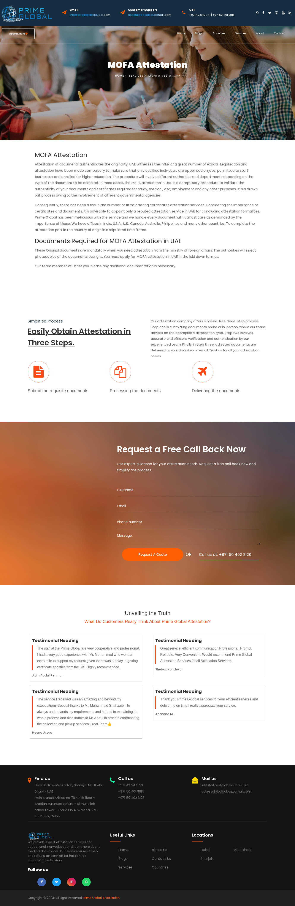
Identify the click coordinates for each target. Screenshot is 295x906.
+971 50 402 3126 (131, 797)
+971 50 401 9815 (224, 15)
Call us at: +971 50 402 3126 (225, 554)
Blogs (199, 33)
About (260, 33)
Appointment (17, 33)
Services (240, 33)
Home (181, 33)
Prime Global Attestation (101, 898)
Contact (279, 33)
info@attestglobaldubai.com (90, 15)
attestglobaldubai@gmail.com (149, 15)
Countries (219, 33)
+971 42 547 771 (130, 785)
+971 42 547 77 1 (200, 15)
